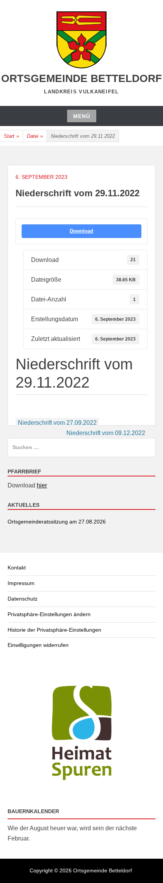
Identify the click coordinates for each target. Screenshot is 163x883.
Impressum (21, 583)
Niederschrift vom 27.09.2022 (57, 422)
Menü (81, 116)
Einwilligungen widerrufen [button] (38, 645)
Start (11, 136)
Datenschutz (23, 599)
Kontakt (17, 567)
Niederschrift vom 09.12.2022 (105, 433)
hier (42, 485)
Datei (35, 136)
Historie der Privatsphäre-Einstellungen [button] (54, 630)
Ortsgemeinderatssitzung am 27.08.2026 (57, 522)
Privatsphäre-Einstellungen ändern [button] (49, 614)
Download (81, 231)
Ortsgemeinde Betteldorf (81, 78)
